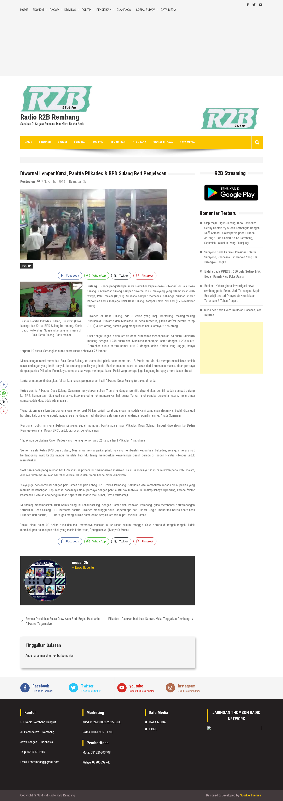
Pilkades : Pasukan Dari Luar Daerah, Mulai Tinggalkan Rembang (149, 619)
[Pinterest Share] (3, 410)
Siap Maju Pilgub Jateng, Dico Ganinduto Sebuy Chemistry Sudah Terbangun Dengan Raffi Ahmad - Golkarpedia (232, 228)
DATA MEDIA (168, 10)
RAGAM (54, 10)
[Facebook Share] (3, 384)
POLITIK (86, 10)
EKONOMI (39, 10)
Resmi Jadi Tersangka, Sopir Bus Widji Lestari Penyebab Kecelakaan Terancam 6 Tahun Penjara (232, 296)
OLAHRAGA (124, 10)
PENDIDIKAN (104, 10)
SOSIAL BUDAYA (146, 10)
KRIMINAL (70, 10)
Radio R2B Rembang (49, 117)
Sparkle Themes (250, 795)
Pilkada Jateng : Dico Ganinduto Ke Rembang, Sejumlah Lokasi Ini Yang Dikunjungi (229, 238)
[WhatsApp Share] (3, 393)
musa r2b (79, 182)
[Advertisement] (141, 43)
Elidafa (208, 271)
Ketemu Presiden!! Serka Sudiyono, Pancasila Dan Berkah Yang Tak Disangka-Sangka (231, 257)
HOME (24, 10)
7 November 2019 (53, 182)
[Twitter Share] (3, 401)
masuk (44, 656)
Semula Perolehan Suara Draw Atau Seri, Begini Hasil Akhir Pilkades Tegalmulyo (62, 621)
